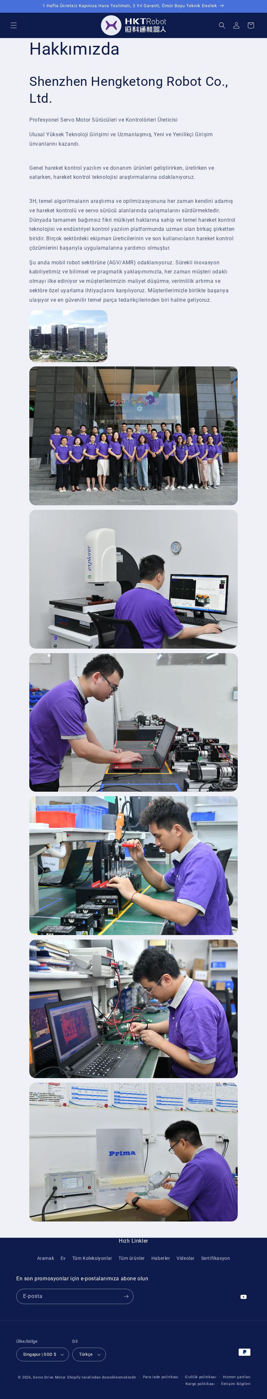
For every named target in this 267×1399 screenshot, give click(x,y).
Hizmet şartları (237, 1377)
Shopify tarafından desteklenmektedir (101, 1377)
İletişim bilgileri (236, 1384)
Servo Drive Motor (49, 1377)
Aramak (45, 1258)
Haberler (160, 1258)
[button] (14, 25)
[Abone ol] (126, 1296)
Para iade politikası (161, 1377)
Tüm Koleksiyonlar (92, 1258)
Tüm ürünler (132, 1258)
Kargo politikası (200, 1384)
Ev (63, 1258)
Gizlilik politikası (200, 1377)
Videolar (185, 1258)
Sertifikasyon (215, 1258)
